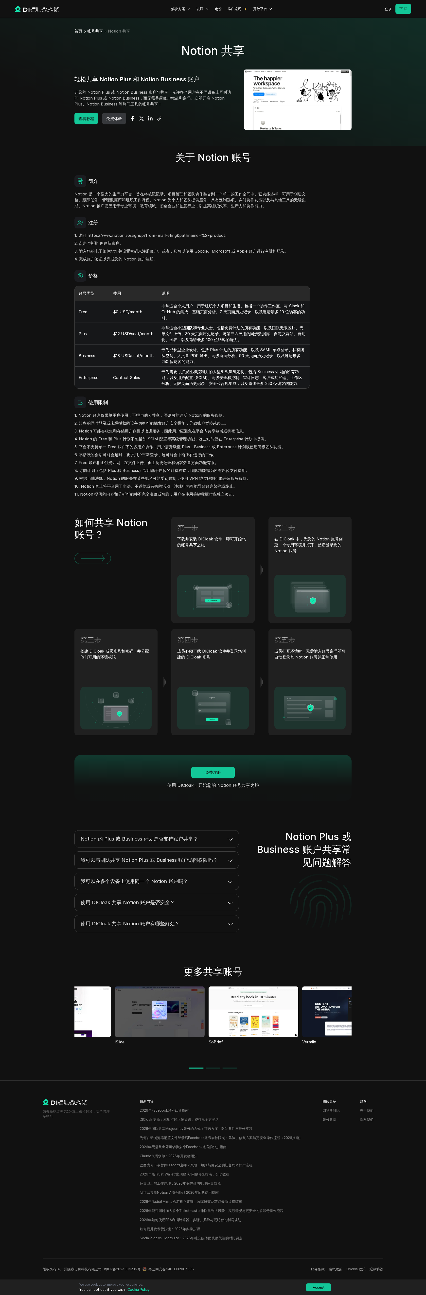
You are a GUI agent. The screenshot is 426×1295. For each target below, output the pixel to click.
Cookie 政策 (356, 1269)
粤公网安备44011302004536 (171, 1269)
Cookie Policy (138, 1289)
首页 (78, 31)
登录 (388, 9)
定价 (218, 9)
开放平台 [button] (260, 9)
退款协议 (376, 1269)
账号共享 (95, 31)
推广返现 (234, 9)
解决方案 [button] (178, 9)
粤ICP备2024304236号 (122, 1269)
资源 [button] (199, 9)
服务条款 (318, 1269)
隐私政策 (335, 1269)
